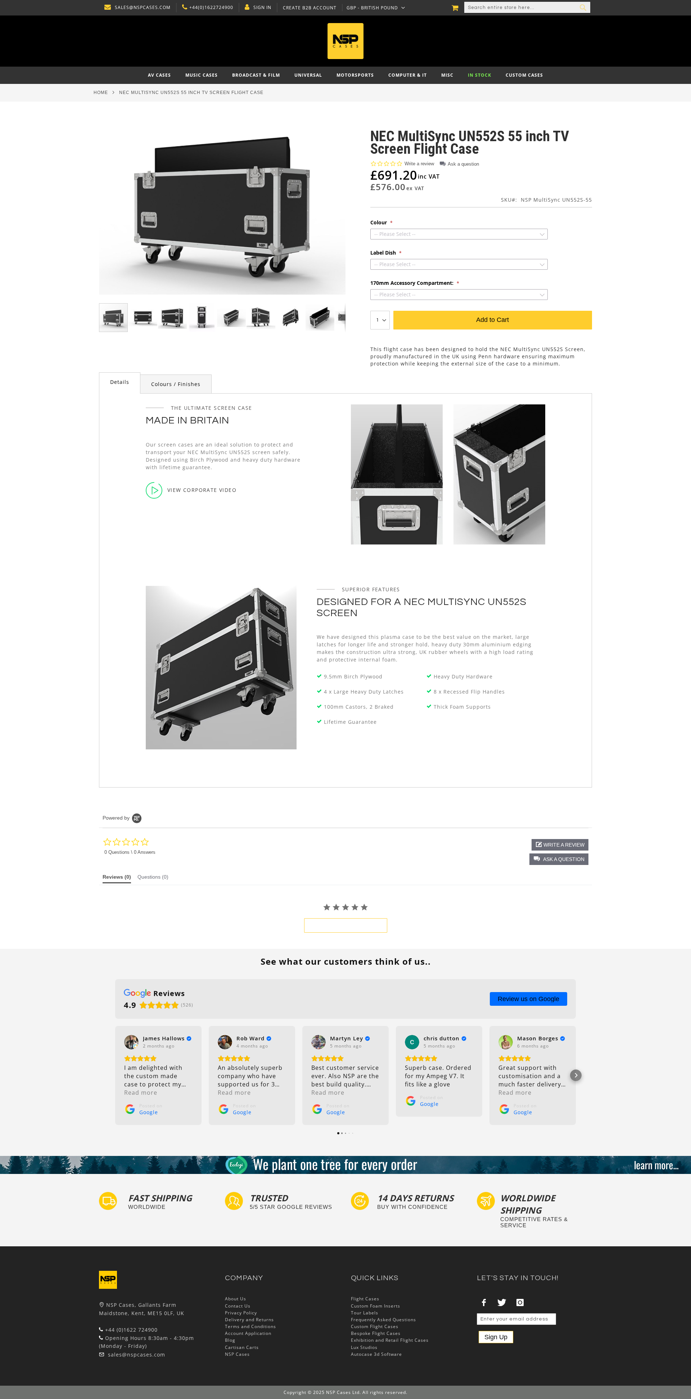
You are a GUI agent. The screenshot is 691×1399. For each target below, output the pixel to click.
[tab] (119, 383)
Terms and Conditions (250, 1326)
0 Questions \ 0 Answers (129, 852)
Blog (230, 1340)
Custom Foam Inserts (375, 1306)
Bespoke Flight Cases (376, 1333)
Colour (379, 222)
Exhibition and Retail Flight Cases (390, 1340)
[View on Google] (131, 1042)
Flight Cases (365, 1299)
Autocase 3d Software (376, 1354)
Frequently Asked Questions (383, 1320)
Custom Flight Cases (374, 1326)
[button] (376, 7)
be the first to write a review (345, 925)
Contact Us (237, 1306)
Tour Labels (364, 1313)
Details (119, 381)
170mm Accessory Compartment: (412, 283)
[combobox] (527, 7)
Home (101, 92)
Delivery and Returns (249, 1320)
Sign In (262, 7)
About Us (235, 1299)
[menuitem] (159, 75)
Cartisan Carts (242, 1347)
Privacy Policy (241, 1313)
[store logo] (345, 41)
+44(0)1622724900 (211, 7)
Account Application (248, 1333)
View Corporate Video (201, 489)
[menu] (345, 75)
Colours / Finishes (175, 384)
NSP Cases (237, 1354)
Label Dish (383, 252)
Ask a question (463, 164)
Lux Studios (364, 1347)
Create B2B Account (310, 8)
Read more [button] (140, 1093)
